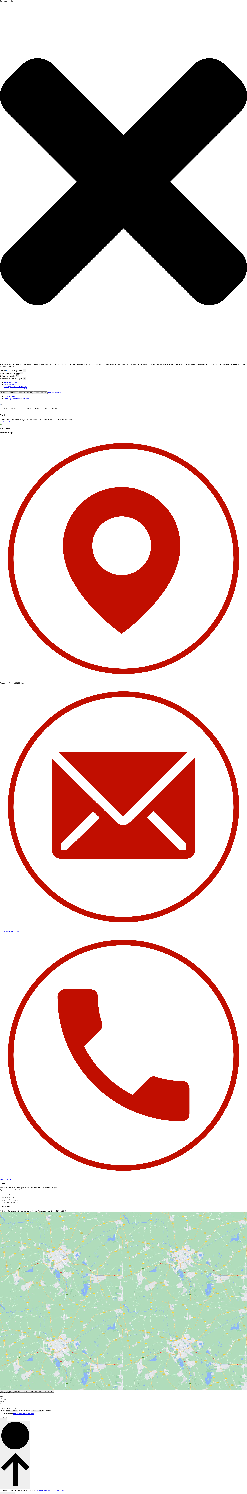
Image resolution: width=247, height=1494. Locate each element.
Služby (29, 408)
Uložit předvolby (41, 393)
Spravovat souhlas (7, 1493)
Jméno (2, 1397)
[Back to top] (15, 1455)
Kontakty (55, 408)
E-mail (2, 1401)
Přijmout (4, 393)
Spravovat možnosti (11, 382)
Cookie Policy (59, 1490)
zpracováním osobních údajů (23, 1414)
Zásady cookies (9, 396)
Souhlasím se (18, 1414)
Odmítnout (13, 393)
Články (13, 408)
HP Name (3, 1417)
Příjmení (3, 1399)
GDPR (50, 1490)
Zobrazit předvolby (26, 393)
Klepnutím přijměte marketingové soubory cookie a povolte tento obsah (27, 1391)
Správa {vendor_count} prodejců (15, 387)
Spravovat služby (10, 384)
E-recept (45, 408)
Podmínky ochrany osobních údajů (16, 399)
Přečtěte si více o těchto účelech (15, 389)
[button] (123, 182)
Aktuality (5, 408)
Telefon (3, 1404)
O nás (21, 408)
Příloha (3, 1411)
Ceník (37, 408)
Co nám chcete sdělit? (8, 1408)
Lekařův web (42, 1490)
